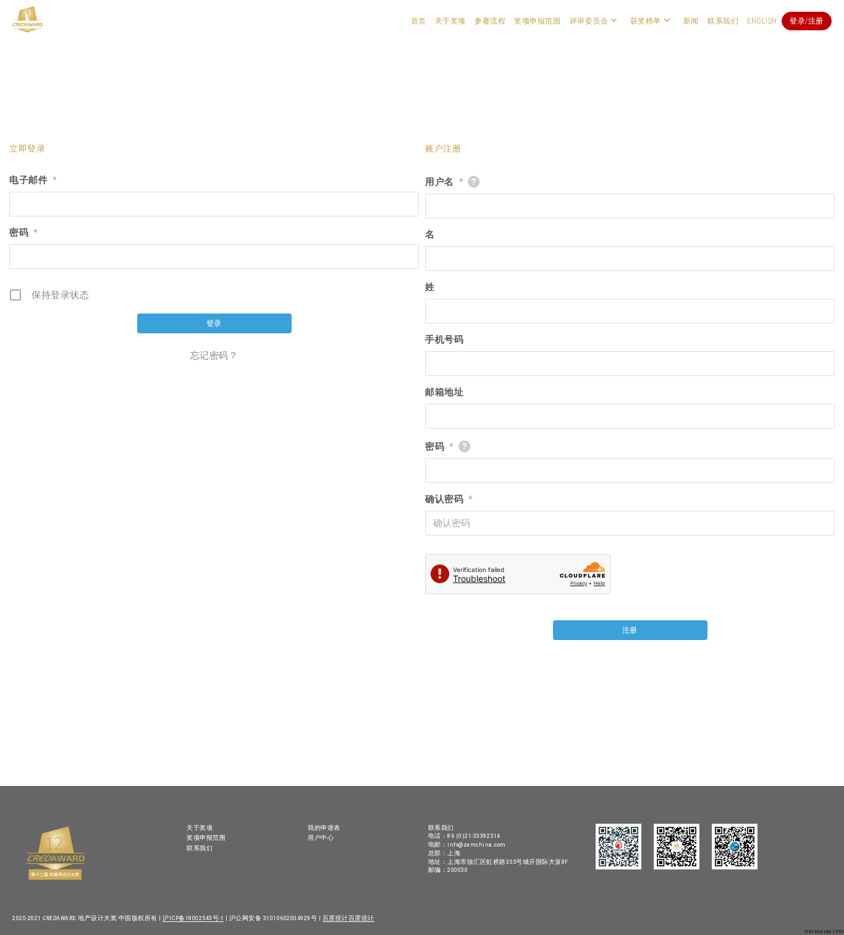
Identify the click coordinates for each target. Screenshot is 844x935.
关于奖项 (450, 21)
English (762, 21)
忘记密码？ (214, 355)
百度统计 (335, 918)
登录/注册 (807, 21)
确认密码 (449, 499)
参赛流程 (490, 21)
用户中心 (321, 837)
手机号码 (444, 339)
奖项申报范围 (537, 21)
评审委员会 (589, 21)
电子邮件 (33, 180)
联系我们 (722, 21)
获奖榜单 (645, 21)
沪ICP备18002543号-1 (193, 918)
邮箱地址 (444, 392)
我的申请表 (324, 827)
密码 (23, 232)
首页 (418, 21)
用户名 (444, 181)
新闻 (691, 21)
